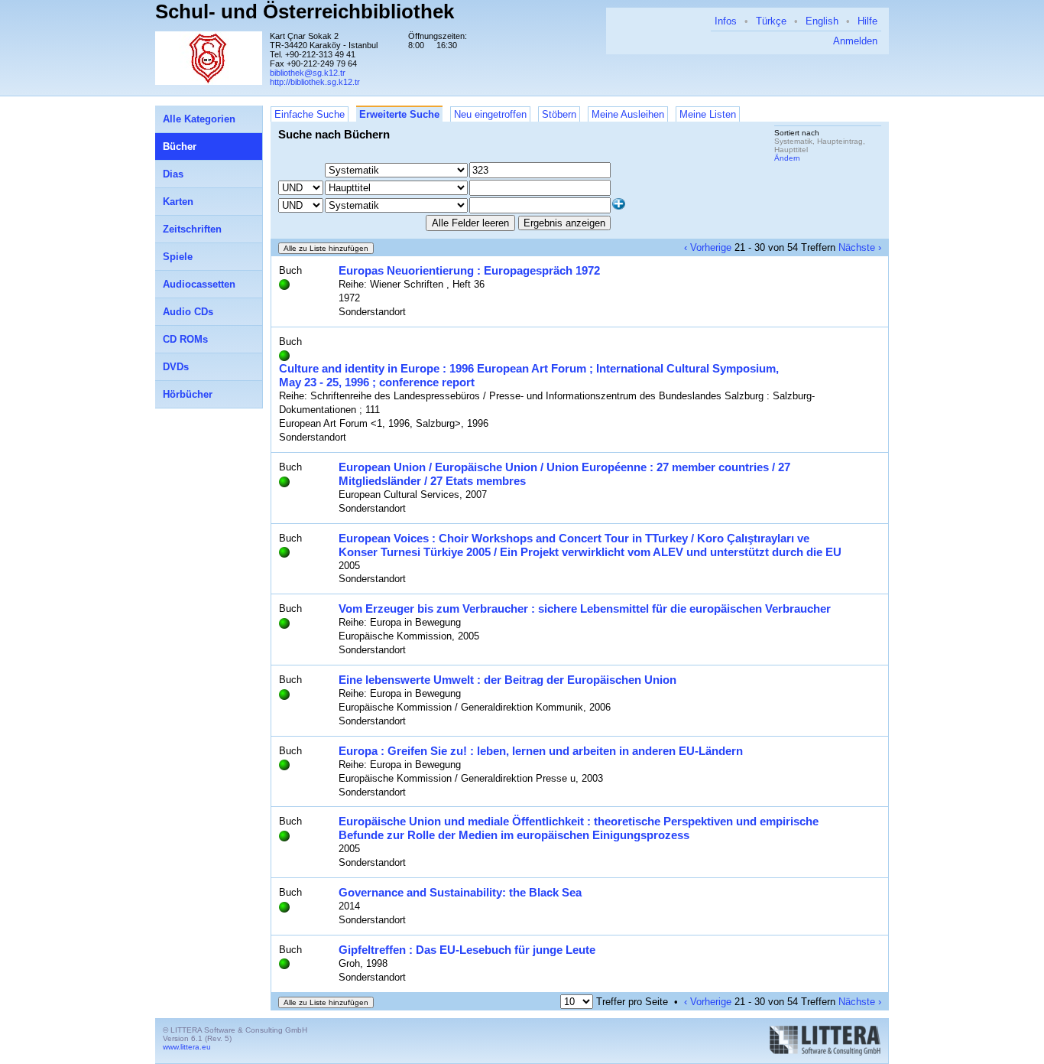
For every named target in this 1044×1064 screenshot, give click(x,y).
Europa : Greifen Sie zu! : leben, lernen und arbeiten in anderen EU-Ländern (541, 750)
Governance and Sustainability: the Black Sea (460, 892)
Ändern (787, 158)
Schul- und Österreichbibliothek (304, 11)
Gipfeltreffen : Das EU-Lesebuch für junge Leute (467, 949)
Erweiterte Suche (399, 114)
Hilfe (867, 21)
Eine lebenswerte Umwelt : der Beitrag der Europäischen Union (507, 679)
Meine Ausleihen (628, 114)
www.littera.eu (187, 1047)
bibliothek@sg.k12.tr (307, 72)
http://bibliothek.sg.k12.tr (315, 81)
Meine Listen (707, 114)
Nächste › (859, 247)
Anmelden (855, 41)
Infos (726, 21)
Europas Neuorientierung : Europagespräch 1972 (469, 270)
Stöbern (559, 114)
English (822, 21)
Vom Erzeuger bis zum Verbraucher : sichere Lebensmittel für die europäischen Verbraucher (585, 608)
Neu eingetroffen (490, 114)
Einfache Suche (309, 114)
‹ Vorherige (707, 247)
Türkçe (771, 21)
